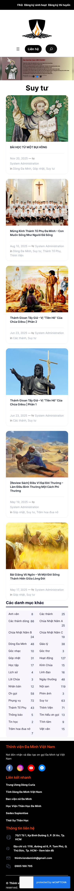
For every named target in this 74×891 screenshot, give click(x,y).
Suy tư (50, 168)
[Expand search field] (51, 48)
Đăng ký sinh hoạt (35, 4)
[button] (34, 77)
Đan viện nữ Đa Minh (19, 798)
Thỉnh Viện (16, 255)
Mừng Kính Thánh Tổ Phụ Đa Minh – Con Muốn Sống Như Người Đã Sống (37, 233)
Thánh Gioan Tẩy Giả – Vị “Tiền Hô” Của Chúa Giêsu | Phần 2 (36, 319)
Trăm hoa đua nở (47, 512)
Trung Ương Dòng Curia (20, 784)
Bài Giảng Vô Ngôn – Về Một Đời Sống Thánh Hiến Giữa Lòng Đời (35, 576)
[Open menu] (18, 49)
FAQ (20, 4)
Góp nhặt (39, 168)
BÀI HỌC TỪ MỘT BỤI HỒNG (28, 147)
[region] (37, 68)
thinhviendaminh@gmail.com (33, 858)
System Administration (24, 163)
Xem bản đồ (46, 850)
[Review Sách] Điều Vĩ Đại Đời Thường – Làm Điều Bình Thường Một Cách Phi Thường (36, 486)
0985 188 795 (23, 866)
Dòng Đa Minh (22, 168)
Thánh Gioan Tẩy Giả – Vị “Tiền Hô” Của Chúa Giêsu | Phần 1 (36, 402)
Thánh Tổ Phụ (52, 251)
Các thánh (19, 338)
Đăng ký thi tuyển (59, 4)
